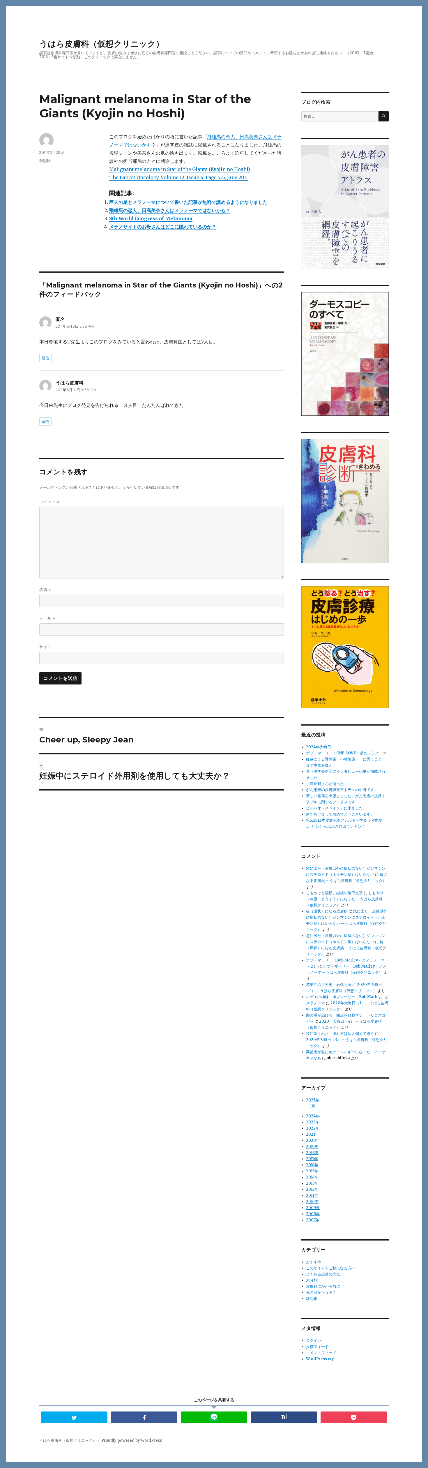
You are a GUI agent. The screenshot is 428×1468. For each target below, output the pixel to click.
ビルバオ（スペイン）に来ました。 (336, 808)
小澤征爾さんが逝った (325, 783)
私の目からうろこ (321, 1292)
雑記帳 (45, 160)
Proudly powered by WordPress (131, 1440)
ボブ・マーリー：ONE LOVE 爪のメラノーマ (346, 753)
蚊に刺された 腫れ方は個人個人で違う (340, 1033)
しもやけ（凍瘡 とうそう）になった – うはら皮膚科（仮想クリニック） (344, 899)
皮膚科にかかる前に (323, 1286)
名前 (45, 589)
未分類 (311, 1280)
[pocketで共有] (354, 1417)
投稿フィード (317, 1346)
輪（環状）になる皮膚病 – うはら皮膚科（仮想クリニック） (346, 948)
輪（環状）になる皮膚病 (327, 911)
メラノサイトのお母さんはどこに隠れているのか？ (162, 227)
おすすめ (313, 1261)
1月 (312, 1106)
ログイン (313, 1340)
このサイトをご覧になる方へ (330, 1268)
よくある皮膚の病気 (323, 1274)
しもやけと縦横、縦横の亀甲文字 (334, 892)
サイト (45, 646)
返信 (45, 358)
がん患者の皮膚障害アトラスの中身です (340, 789)
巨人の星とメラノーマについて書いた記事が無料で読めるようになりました (188, 202)
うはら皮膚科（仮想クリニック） (101, 44)
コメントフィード (321, 1352)
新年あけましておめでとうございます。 (340, 814)
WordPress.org (320, 1358)
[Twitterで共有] (74, 1417)
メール (47, 618)
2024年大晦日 (318, 746)
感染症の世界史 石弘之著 (328, 984)
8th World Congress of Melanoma (150, 218)
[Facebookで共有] (144, 1417)
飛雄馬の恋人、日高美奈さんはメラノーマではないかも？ (169, 210)
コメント (49, 501)
